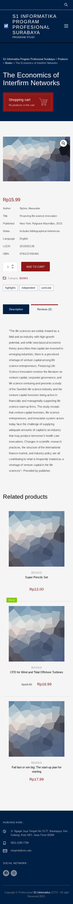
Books (24, 278)
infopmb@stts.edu (21, 850)
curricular (46, 287)
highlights (10, 287)
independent (28, 287)
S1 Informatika (41, 892)
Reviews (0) (44, 309)
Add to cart (35, 266)
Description (16, 309)
